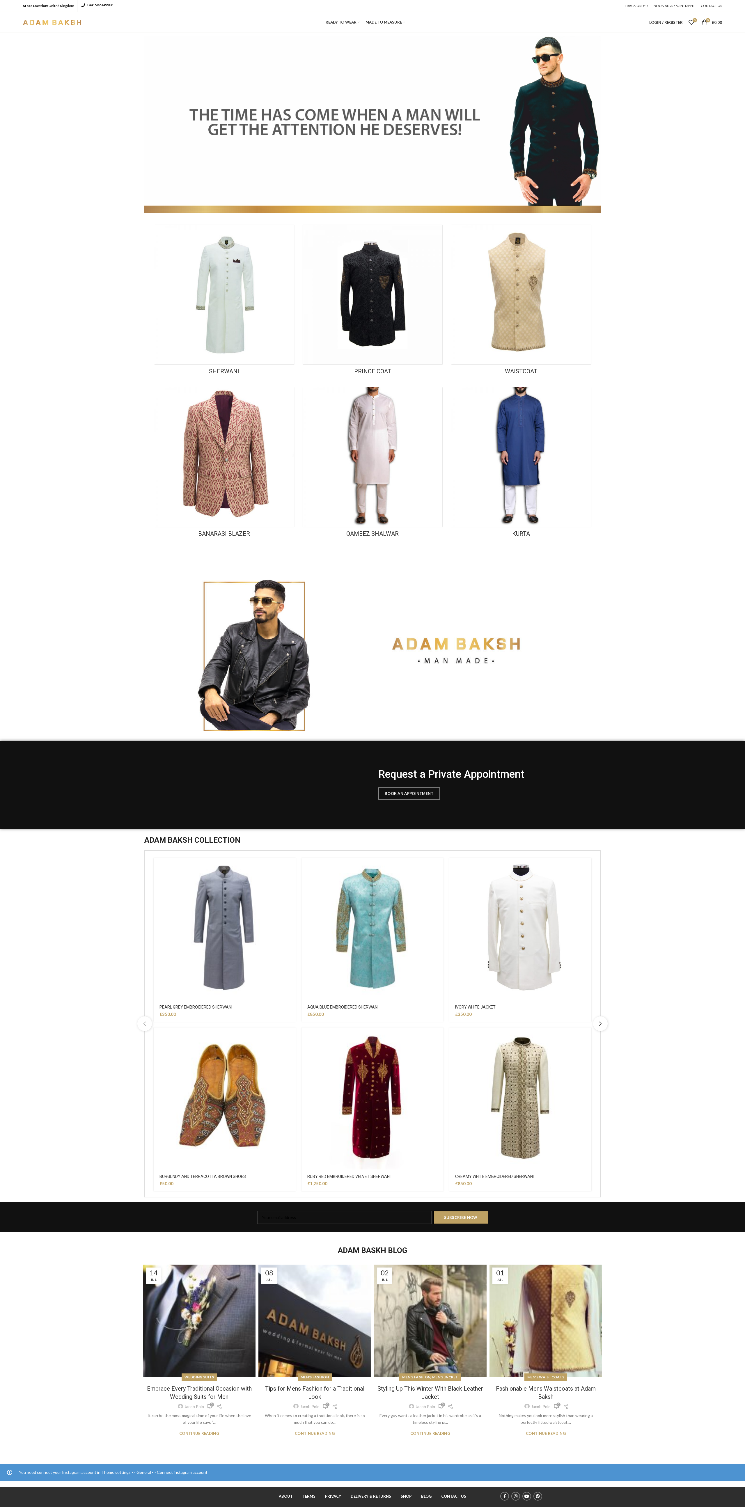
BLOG (426, 1496)
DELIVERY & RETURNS (371, 1496)
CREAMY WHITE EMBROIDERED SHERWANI (494, 1176)
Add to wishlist (291, 867)
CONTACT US (453, 1496)
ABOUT (286, 1496)
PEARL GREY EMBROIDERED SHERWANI (195, 1007)
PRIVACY (333, 1496)
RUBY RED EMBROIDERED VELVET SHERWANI (349, 1176)
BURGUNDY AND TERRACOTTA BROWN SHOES (202, 1176)
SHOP (406, 1496)
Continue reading (199, 1433)
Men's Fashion (315, 1377)
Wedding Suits (199, 1377)
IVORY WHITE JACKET (475, 1007)
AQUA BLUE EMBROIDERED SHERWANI (342, 1007)
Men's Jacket (445, 1377)
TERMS (308, 1496)
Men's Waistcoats (546, 1377)
